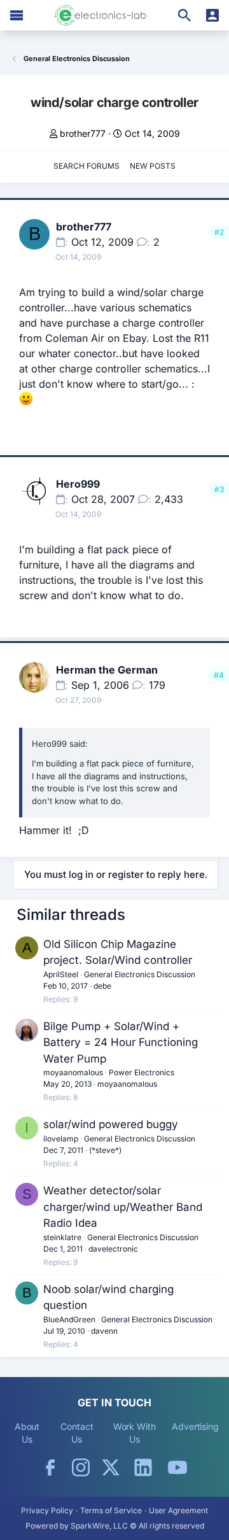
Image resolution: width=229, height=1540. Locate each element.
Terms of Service (111, 1510)
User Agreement (178, 1510)
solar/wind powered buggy (110, 1124)
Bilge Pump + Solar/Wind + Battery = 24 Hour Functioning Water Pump (120, 1042)
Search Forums (86, 166)
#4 (219, 675)
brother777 (83, 133)
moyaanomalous (73, 1072)
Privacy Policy (47, 1510)
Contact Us (76, 1433)
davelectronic (113, 1249)
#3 (219, 489)
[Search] (184, 15)
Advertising (195, 1426)
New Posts (153, 166)
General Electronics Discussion (139, 974)
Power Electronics (141, 1072)
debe (102, 986)
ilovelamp (60, 1138)
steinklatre (62, 1237)
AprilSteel (60, 974)
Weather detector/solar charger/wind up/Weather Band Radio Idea (122, 1206)
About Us (27, 1433)
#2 (219, 232)
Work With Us (134, 1433)
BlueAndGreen (69, 1319)
